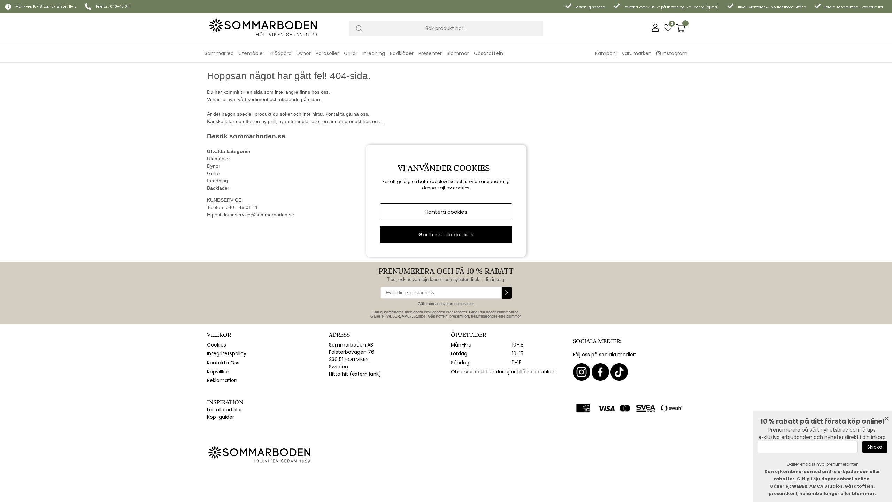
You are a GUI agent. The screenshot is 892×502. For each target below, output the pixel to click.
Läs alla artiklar (224, 409)
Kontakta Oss (223, 362)
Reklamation (222, 380)
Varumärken (637, 53)
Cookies (216, 344)
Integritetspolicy (226, 353)
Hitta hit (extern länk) (355, 374)
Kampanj (606, 53)
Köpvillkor (218, 371)
